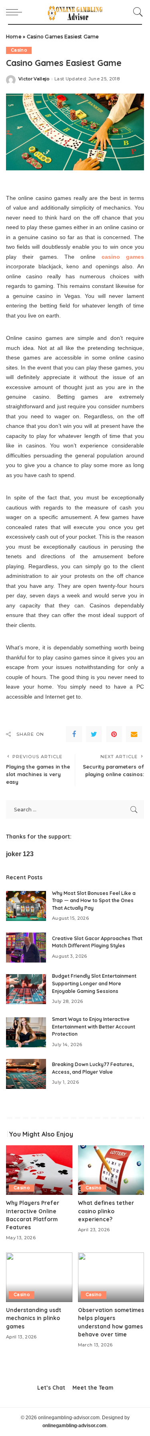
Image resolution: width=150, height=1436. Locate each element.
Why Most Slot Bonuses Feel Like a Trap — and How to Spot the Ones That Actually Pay (94, 900)
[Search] (136, 12)
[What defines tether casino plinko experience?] (111, 1170)
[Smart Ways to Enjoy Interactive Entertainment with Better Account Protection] (26, 1032)
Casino (19, 50)
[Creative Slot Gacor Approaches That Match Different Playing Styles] (26, 948)
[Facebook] (74, 734)
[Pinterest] (114, 734)
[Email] (134, 734)
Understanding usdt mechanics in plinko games (33, 1318)
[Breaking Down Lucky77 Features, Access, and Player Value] (26, 1074)
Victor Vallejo (34, 79)
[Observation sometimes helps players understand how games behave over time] (111, 1277)
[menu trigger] (16, 12)
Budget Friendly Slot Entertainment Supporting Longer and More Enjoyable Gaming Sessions (94, 983)
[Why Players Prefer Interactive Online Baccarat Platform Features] (39, 1170)
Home (14, 37)
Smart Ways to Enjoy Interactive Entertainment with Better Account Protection (93, 1026)
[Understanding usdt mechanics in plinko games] (39, 1277)
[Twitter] (94, 734)
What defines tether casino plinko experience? (106, 1210)
